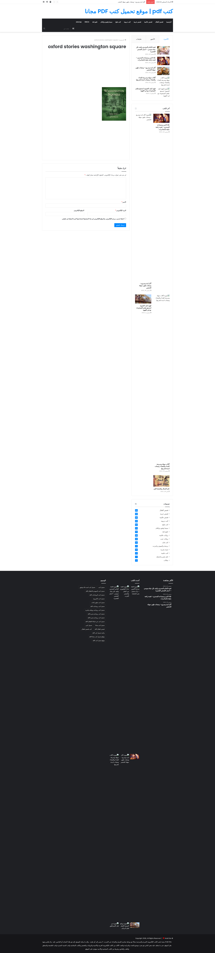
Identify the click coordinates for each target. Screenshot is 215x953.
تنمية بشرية (164, 550)
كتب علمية (164, 553)
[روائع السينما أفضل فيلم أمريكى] (124, 925)
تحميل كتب (101, 587)
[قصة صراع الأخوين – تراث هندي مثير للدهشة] (134, 590)
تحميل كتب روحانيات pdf (98, 606)
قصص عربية (137, 22)
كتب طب (165, 542)
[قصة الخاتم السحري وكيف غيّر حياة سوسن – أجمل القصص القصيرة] (163, 50)
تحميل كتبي (89, 625)
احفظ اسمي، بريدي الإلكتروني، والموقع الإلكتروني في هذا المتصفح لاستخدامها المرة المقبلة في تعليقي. (93, 219)
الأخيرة (166, 39)
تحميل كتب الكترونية (99, 599)
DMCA (87, 22)
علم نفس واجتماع (162, 557)
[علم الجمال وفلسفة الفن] (161, 481)
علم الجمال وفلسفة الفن (162, 489)
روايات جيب (164, 539)
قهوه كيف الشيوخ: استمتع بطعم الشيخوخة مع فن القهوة (145, 89)
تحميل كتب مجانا (100, 625)
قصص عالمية (148, 22)
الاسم (123, 202)
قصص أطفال (159, 22)
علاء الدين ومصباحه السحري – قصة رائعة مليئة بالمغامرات (146, 59)
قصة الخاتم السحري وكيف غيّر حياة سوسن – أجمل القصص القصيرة (146, 49)
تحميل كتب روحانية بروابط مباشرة (95, 610)
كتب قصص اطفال (87, 629)
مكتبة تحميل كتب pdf (99, 633)
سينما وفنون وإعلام (106, 22)
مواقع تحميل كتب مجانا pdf (97, 637)
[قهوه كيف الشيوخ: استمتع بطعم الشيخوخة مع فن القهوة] (163, 92)
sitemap (79, 22)
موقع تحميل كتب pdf (99, 640)
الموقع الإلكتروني (79, 210)
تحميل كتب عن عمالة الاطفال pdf (95, 621)
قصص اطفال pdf (100, 629)
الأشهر (152, 39)
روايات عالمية (163, 535)
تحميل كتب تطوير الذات (98, 602)
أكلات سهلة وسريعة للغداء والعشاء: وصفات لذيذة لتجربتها (146, 79)
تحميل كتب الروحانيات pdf (97, 595)
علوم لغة (95, 22)
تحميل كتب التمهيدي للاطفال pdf (95, 591)
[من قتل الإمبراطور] (114, 925)
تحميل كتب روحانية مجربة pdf (96, 614)
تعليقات (138, 39)
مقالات (166, 560)
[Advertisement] (85, 70)
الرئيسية (168, 22)
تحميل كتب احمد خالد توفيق (87, 587)
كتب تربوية (127, 22)
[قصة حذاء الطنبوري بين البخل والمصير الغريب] (124, 591)
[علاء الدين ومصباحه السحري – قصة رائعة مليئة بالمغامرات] (163, 61)
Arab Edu (168, 938)
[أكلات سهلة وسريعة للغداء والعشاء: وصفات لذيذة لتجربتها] (163, 81)
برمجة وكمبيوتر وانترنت (160, 546)
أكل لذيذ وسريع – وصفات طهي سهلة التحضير (131, 2)
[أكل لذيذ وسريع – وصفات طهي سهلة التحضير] (163, 71)
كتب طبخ (118, 22)
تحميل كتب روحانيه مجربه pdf (96, 618)
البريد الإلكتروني (120, 210)
